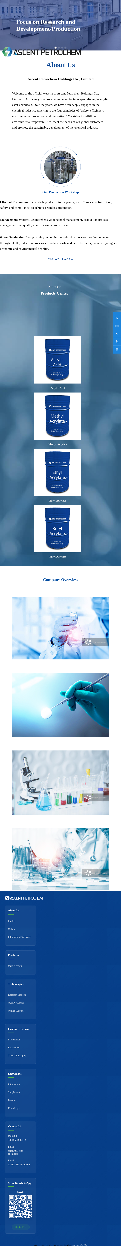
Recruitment (14, 1047)
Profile (11, 921)
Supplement (14, 1092)
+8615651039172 (17, 1140)
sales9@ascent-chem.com (15, 1152)
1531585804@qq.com (19, 1164)
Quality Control (16, 1002)
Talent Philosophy (17, 1055)
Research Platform (17, 994)
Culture (11, 929)
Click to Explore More (60, 259)
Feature (11, 1100)
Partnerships (14, 1039)
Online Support (15, 1010)
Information (14, 1084)
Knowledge (14, 1108)
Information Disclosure (19, 937)
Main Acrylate (15, 966)
